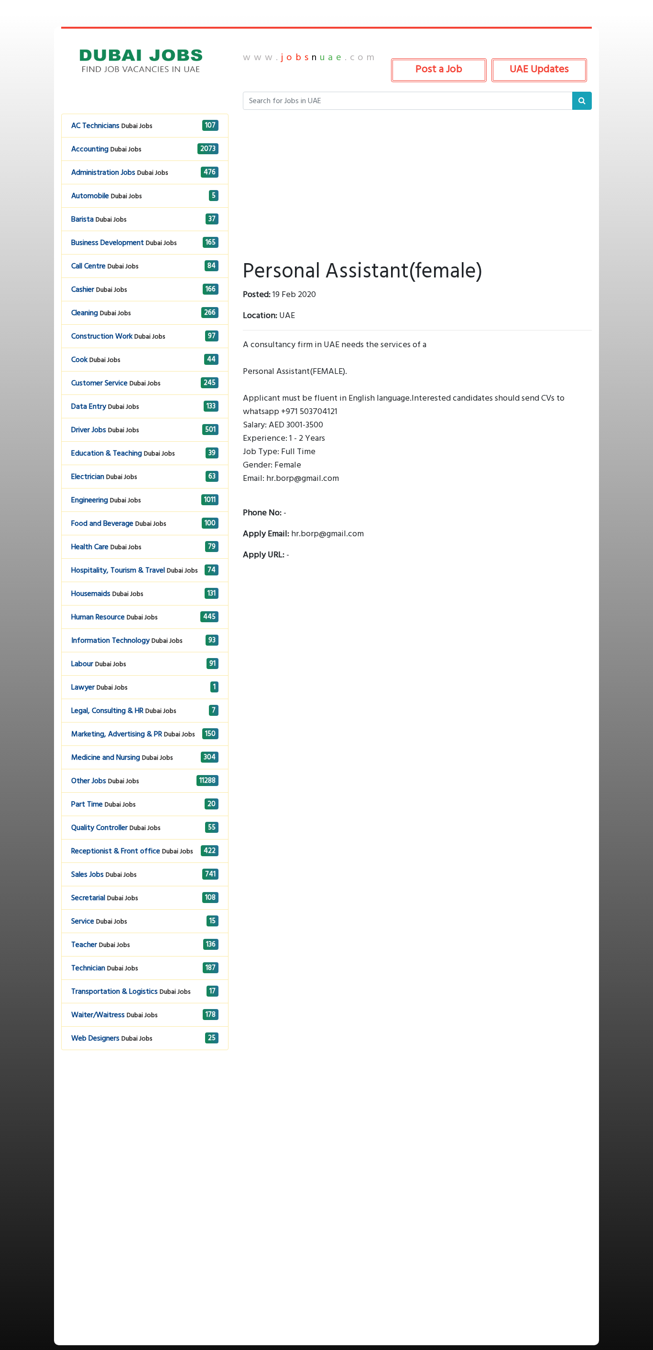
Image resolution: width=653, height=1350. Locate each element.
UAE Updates (539, 68)
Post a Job (438, 68)
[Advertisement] (145, 1140)
